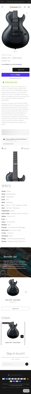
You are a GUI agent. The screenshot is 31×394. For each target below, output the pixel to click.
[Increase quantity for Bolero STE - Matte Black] (9, 70)
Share (5, 148)
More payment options (15, 78)
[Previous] (2, 2)
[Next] (29, 2)
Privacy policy (17, 387)
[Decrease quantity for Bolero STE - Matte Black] (3, 70)
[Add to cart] (22, 336)
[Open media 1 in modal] (26, 13)
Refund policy (4, 387)
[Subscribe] (26, 364)
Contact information (25, 387)
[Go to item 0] (14, 52)
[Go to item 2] (16, 52)
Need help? (26, 148)
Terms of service (11, 387)
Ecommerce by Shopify (16, 385)
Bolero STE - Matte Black (12, 300)
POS (28, 384)
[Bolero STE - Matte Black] (13, 287)
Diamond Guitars (7, 55)
